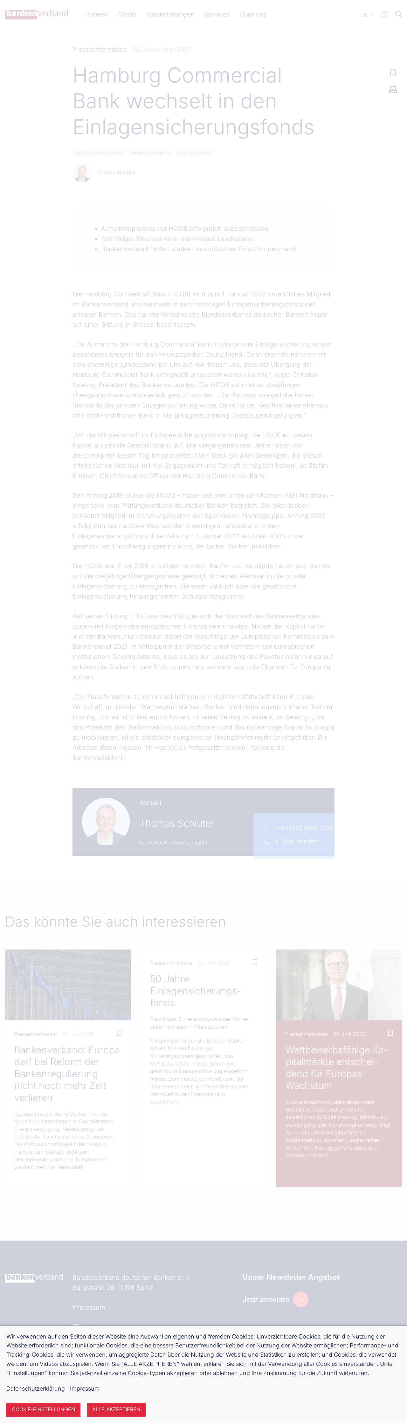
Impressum (85, 1388)
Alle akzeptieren (116, 1409)
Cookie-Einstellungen (43, 1409)
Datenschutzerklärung (35, 1388)
